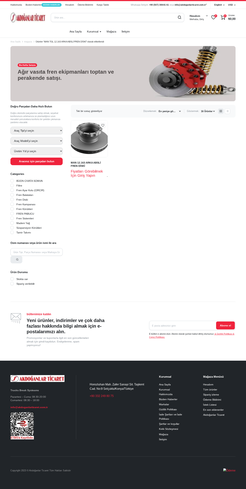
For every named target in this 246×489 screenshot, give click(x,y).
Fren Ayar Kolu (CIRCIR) (30, 190)
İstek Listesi (209, 404)
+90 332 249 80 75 (102, 395)
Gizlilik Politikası (168, 409)
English (218, 5)
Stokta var (22, 279)
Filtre (19, 185)
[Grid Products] (220, 111)
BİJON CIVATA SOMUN (29, 180)
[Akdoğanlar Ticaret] (27, 17)
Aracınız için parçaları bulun (36, 161)
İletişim (126, 31)
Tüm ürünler (210, 389)
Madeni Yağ (23, 223)
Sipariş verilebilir (25, 283)
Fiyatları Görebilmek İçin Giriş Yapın (87, 173)
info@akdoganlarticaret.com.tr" (191, 5)
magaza (28, 41)
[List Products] (227, 111)
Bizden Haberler (43, 5)
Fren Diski (22, 199)
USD (230, 5)
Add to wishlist (103, 125)
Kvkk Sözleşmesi (168, 428)
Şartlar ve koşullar (169, 423)
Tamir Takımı (23, 232)
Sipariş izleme (211, 394)
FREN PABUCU (25, 213)
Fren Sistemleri (25, 218)
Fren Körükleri (24, 209)
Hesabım (69, 5)
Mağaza (111, 31)
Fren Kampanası (25, 204)
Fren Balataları (24, 195)
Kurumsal (92, 31)
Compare (105, 132)
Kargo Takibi (103, 5)
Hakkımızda (16, 5)
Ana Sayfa (76, 31)
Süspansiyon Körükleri (29, 227)
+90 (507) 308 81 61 (159, 5)
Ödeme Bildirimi (85, 5)
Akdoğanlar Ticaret (213, 414)
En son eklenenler (213, 409)
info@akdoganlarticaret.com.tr (29, 407)
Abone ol (225, 325)
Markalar (164, 404)
